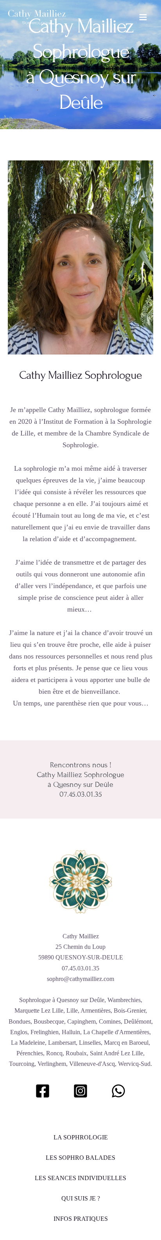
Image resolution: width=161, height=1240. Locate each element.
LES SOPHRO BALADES (80, 1157)
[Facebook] (42, 1091)
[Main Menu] (143, 17)
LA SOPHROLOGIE (81, 1137)
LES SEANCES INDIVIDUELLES (80, 1178)
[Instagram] (80, 1091)
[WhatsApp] (118, 1091)
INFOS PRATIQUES (81, 1218)
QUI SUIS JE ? (80, 1198)
